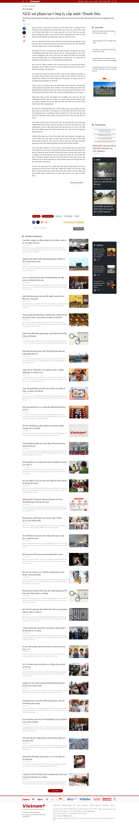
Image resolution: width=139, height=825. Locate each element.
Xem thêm (55, 791)
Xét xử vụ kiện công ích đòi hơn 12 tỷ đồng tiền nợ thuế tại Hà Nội (43, 665)
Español (96, 1)
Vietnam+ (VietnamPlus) (35, 1)
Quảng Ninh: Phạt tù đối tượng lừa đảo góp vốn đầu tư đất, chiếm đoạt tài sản (43, 260)
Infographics (100, 125)
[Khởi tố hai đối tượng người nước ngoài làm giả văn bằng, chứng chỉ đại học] (78, 338)
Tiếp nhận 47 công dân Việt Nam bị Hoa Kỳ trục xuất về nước (103, 50)
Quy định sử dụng (66, 805)
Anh (78, 216)
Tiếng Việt (80, 1)
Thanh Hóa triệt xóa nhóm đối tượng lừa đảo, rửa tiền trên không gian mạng (43, 701)
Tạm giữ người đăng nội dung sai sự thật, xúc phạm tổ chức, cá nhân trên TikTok (43, 389)
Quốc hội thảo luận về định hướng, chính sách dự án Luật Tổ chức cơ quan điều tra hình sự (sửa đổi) (44, 316)
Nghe (98, 259)
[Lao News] (47, 799)
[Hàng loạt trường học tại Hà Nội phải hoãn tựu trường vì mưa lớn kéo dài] (111, 269)
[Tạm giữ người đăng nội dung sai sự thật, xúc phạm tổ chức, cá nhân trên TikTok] (78, 393)
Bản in (24, 37)
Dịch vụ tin (98, 805)
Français (91, 1)
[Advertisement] (58, 197)
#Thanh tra (59, 216)
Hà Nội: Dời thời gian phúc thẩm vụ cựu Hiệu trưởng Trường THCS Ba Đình (43, 426)
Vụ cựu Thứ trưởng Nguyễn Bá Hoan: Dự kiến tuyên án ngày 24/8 (43, 647)
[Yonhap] (72, 799)
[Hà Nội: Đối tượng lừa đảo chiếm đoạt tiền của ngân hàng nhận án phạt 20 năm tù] (78, 614)
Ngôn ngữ (85, 805)
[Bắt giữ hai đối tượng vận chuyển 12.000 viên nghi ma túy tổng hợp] (78, 761)
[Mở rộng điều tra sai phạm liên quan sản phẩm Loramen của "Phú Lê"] (78, 467)
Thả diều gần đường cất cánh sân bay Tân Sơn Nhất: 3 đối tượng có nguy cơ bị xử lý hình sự (104, 69)
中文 (100, 1)
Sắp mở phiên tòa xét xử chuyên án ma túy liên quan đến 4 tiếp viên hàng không (104, 59)
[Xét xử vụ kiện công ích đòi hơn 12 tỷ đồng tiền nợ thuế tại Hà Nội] (78, 669)
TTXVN (91, 805)
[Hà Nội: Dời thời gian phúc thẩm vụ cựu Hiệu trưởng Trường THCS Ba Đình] (78, 430)
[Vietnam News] (85, 799)
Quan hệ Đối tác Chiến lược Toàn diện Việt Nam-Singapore (104, 148)
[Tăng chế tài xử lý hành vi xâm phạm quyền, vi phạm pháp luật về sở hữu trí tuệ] (78, 374)
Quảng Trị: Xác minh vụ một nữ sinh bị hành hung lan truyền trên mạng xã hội (43, 684)
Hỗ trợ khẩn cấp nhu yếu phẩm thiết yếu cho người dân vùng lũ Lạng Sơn (104, 209)
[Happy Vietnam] (60, 799)
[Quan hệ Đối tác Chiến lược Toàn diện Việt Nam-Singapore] (104, 135)
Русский (105, 1)
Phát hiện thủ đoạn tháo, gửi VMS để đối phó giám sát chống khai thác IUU (43, 352)
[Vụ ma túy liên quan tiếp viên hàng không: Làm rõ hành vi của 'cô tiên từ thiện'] (78, 724)
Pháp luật (32, 6)
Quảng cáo (106, 805)
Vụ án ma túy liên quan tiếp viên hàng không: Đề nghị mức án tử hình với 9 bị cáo (43, 278)
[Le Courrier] (96, 799)
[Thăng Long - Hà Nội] (109, 1)
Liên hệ (112, 805)
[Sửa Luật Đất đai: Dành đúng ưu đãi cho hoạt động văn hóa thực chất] (78, 743)
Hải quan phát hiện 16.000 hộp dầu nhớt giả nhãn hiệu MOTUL (43, 408)
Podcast (99, 245)
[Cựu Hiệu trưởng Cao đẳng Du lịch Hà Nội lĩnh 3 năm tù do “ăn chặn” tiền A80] (78, 245)
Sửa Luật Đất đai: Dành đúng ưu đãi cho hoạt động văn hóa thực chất (43, 739)
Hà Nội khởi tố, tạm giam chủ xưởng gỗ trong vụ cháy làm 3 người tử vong (43, 536)
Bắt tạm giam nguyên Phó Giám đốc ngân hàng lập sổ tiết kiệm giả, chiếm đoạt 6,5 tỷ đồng (44, 591)
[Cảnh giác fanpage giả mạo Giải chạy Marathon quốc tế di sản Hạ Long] (78, 504)
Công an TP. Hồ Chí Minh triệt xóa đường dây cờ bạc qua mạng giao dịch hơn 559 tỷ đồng (44, 775)
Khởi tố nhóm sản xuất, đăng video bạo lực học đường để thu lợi (43, 444)
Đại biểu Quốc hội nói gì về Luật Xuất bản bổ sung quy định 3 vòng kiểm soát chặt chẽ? (99, 253)
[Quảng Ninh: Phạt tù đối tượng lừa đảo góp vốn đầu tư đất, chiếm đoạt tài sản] (78, 264)
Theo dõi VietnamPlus (69, 222)
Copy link (24, 41)
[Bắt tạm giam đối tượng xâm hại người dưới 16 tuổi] (78, 559)
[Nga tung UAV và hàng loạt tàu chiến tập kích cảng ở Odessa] (111, 284)
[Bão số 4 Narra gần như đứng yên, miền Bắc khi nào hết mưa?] (104, 170)
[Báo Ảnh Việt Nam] (107, 799)
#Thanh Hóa (36, 216)
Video (98, 160)
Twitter (24, 32)
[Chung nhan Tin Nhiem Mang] (108, 809)
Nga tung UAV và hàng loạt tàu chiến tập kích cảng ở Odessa (99, 284)
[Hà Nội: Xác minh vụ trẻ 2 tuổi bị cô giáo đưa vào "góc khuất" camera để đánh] (78, 577)
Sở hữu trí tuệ (56, 805)
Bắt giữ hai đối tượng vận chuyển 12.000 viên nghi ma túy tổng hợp (43, 757)
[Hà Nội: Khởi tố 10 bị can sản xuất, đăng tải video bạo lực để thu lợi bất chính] (78, 485)
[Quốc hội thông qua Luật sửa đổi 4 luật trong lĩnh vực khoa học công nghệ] (78, 301)
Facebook (24, 28)
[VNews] (115, 799)
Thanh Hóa (69, 216)
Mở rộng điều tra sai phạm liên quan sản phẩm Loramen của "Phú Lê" (44, 463)
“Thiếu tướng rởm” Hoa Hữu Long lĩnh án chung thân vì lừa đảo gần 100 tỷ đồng (44, 629)
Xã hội (24, 6)
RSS (74, 805)
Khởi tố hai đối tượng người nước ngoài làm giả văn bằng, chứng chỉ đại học (44, 334)
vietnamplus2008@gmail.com (64, 816)
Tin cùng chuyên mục (33, 236)
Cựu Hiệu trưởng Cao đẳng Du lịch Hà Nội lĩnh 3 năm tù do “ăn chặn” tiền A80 (44, 241)
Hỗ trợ (79, 805)
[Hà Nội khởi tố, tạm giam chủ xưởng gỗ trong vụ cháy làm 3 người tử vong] (78, 540)
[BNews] (33, 799)
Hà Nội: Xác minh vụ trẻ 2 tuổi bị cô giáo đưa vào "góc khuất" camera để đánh (43, 573)
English (86, 1)
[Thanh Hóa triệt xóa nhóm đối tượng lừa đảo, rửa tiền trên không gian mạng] (78, 705)
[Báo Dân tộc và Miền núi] (24, 799)
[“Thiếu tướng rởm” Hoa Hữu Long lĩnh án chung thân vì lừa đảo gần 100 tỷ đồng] (78, 633)
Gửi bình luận (78, 228)
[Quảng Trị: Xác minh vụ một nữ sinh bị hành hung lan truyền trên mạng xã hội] (78, 688)
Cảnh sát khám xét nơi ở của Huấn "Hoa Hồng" (104, 41)
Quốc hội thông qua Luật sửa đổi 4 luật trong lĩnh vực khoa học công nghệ (43, 297)
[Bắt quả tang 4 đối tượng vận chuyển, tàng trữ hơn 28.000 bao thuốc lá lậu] (78, 523)
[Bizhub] (40, 799)
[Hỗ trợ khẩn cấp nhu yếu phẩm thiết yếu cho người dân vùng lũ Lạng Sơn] (104, 197)
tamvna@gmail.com (89, 811)
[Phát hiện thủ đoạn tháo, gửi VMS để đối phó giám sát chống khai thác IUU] (78, 356)
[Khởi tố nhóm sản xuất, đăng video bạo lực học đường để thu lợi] (78, 448)
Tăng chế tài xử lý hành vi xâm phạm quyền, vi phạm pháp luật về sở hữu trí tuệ (43, 371)
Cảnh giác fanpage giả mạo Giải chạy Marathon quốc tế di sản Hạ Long (42, 500)
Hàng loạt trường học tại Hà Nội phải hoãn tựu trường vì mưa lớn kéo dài (99, 269)
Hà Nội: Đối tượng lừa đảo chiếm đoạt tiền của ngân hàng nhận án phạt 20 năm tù (44, 610)
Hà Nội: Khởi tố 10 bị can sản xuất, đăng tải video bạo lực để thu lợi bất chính (44, 481)
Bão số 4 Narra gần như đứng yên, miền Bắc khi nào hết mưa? (104, 181)
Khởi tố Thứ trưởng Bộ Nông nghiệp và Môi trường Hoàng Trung (103, 32)
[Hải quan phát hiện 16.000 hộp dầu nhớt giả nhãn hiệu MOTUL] (78, 412)
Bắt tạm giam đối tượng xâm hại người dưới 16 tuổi (42, 554)
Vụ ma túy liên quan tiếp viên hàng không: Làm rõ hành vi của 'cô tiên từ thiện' (44, 720)
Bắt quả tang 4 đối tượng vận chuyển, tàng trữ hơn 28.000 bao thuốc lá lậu (42, 519)
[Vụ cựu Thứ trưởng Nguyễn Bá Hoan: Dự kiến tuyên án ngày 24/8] (78, 651)
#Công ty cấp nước (48, 216)
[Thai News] (52, 799)
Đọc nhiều (99, 28)
